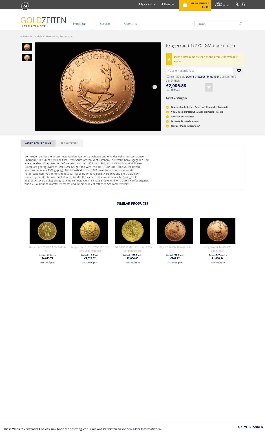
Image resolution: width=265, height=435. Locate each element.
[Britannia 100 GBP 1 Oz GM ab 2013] (47, 231)
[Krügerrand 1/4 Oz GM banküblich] (217, 231)
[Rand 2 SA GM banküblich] (175, 231)
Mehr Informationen (147, 429)
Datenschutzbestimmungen (203, 76)
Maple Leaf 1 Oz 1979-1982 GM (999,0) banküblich (90, 248)
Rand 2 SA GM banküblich (175, 247)
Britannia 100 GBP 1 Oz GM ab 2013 (47, 248)
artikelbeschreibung (38, 143)
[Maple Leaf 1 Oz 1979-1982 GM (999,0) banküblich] (90, 231)
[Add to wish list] (209, 87)
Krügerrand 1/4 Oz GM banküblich (217, 248)
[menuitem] (147, 5)
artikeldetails (69, 143)
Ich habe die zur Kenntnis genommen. (201, 78)
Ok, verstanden (250, 427)
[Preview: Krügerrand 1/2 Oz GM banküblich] (27, 46)
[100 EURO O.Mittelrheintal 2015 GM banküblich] (132, 231)
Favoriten (169, 4)
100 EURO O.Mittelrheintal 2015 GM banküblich (132, 248)
